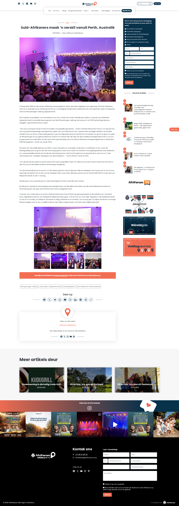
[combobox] (127, 53)
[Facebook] (19, 4)
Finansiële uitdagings (133, 32)
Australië (43, 286)
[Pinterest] (35, 4)
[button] (42, 261)
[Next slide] (99, 229)
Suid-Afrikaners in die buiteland (88, 286)
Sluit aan (157, 4)
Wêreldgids (105, 11)
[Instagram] (27, 4)
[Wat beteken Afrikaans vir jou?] (38, 424)
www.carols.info (61, 275)
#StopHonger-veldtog (29, 286)
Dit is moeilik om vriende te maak (137, 42)
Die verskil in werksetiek (134, 29)
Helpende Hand (55, 286)
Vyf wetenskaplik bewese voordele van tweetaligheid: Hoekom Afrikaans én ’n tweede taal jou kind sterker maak (144, 109)
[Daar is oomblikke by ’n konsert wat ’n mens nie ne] (115, 424)
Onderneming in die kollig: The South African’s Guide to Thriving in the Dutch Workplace (144, 140)
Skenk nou (126, 11)
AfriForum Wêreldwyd (68, 325)
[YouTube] (31, 4)
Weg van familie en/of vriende (136, 39)
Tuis (49, 11)
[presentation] (128, 108)
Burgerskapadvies (75, 11)
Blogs (64, 11)
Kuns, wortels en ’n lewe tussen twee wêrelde (143, 155)
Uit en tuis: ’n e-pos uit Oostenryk (135, 384)
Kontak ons (116, 11)
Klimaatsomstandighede (134, 37)
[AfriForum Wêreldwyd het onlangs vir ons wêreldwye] (166, 424)
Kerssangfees (69, 286)
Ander (128, 45)
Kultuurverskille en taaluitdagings (137, 34)
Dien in (129, 82)
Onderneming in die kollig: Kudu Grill (41, 384)
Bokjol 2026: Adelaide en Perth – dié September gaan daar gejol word (143, 126)
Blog (67, 23)
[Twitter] (23, 4)
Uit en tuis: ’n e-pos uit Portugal (86, 384)
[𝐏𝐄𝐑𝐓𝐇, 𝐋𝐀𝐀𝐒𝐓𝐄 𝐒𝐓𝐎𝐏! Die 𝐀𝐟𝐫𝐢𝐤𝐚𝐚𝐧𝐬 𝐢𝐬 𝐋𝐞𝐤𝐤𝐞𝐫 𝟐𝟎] (64, 424)
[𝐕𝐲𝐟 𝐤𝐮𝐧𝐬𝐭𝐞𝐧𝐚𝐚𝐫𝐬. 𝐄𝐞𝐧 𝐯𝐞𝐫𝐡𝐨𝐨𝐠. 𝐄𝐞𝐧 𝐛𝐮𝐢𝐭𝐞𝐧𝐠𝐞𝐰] (13, 424)
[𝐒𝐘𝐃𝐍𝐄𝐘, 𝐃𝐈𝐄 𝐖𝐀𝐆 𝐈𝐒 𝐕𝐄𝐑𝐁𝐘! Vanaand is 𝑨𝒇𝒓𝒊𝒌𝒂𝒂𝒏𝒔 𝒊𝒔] (140, 424)
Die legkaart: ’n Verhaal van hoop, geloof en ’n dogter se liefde (144, 169)
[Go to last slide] (35, 229)
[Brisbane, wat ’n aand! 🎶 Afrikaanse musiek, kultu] (89, 424)
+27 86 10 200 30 (81, 454)
